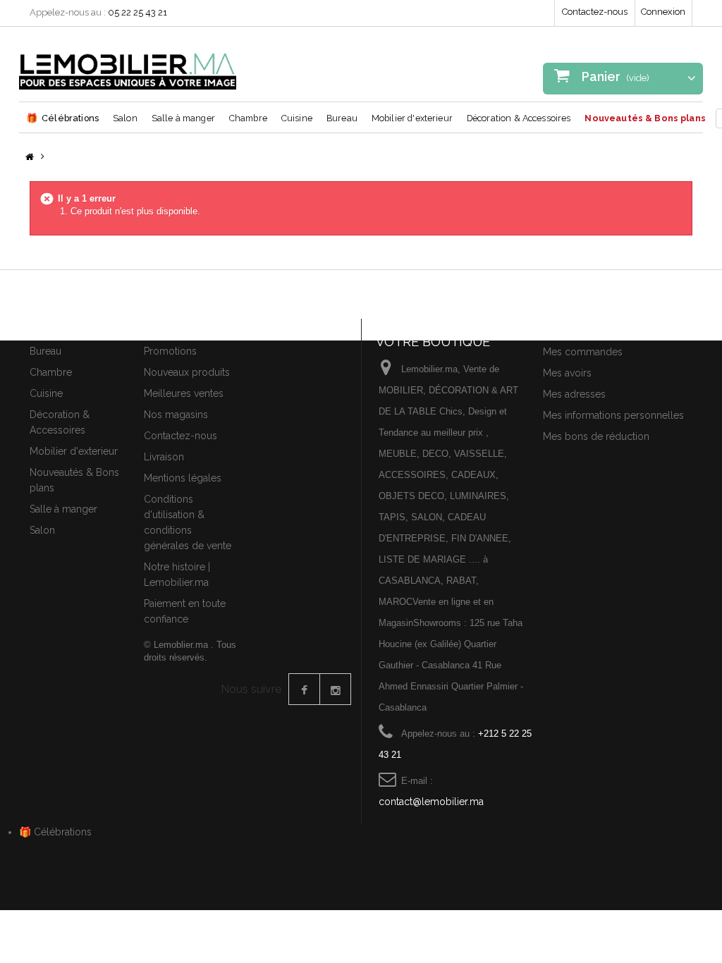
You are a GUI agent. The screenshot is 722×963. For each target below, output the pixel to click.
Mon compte (576, 327)
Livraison (164, 456)
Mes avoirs (567, 373)
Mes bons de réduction (596, 436)
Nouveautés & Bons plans (645, 118)
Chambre (248, 118)
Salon (125, 118)
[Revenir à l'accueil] (29, 157)
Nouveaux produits (187, 372)
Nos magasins (176, 414)
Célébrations (62, 118)
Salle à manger (183, 118)
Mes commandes (583, 351)
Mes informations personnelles (613, 415)
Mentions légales (182, 478)
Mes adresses (574, 394)
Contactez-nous (595, 11)
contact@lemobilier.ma (431, 801)
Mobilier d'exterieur (412, 118)
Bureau (341, 118)
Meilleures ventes (184, 393)
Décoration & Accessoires (519, 118)
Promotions (170, 351)
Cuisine (296, 118)
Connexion (663, 11)
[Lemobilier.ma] (127, 63)
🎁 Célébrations (55, 832)
